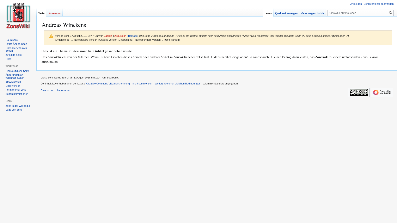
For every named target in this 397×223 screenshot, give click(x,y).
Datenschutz (48, 90)
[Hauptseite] (18, 16)
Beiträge (133, 35)
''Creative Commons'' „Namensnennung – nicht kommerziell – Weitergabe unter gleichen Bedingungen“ (143, 83)
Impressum (63, 90)
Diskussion (120, 35)
